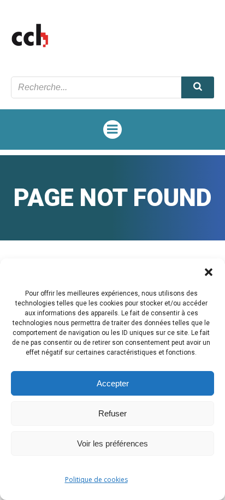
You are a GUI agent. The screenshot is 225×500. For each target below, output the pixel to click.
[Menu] (112, 129)
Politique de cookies (96, 479)
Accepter (113, 383)
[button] (208, 272)
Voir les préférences (112, 443)
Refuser (112, 413)
